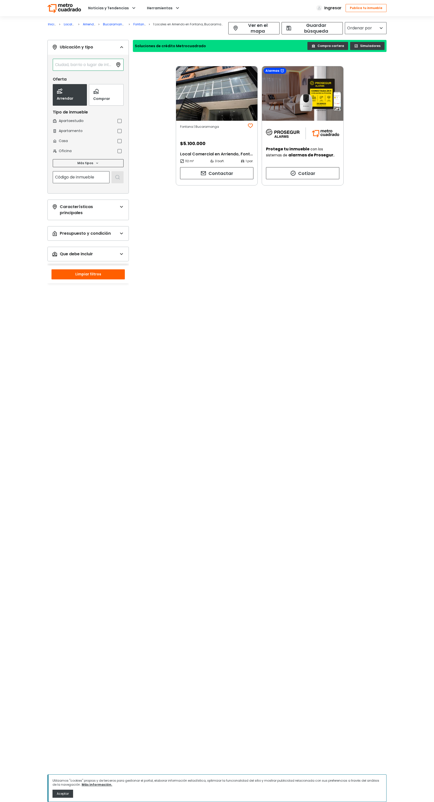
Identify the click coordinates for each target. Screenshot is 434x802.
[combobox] (84, 65)
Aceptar (63, 793)
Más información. (97, 784)
